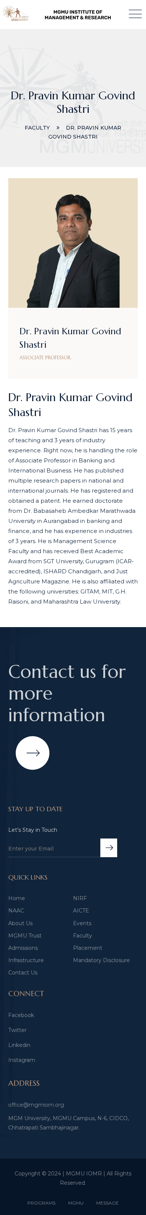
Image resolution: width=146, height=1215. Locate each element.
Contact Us (22, 972)
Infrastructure (26, 960)
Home (16, 898)
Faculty (82, 935)
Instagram (21, 1060)
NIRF (80, 898)
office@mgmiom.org (36, 1104)
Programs (41, 1203)
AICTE (81, 910)
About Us (20, 923)
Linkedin (19, 1045)
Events (82, 923)
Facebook (21, 1015)
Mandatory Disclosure (101, 960)
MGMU (75, 1203)
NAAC (16, 910)
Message (107, 1203)
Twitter (17, 1030)
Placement (87, 948)
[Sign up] (108, 848)
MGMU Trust (25, 935)
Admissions (23, 948)
